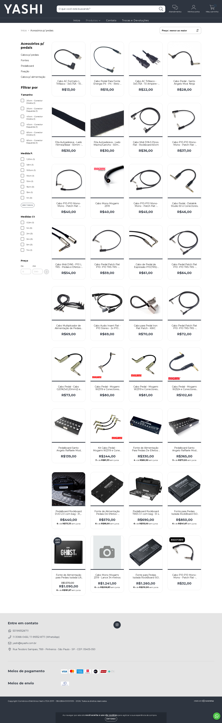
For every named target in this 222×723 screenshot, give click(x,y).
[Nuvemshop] (204, 701)
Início (76, 20)
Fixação (25, 71)
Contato (111, 20)
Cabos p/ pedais (30, 54)
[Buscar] (161, 9)
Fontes (25, 60)
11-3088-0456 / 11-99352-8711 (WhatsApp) (36, 637)
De (22, 266)
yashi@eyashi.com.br (24, 643)
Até (34, 266)
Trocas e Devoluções (135, 20)
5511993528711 (21, 630)
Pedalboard (27, 65)
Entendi (111, 719)
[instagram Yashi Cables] (117, 625)
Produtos (92, 20)
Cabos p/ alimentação (33, 76)
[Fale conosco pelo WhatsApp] (216, 716)
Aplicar (46, 271)
